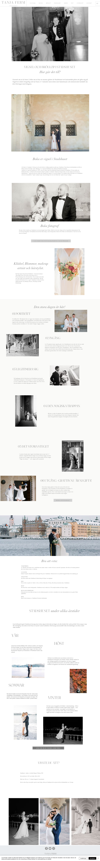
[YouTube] (50, 848)
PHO (10, 5)
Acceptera (92, 858)
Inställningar (83, 858)
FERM (19, 2)
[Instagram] (53, 848)
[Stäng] (98, 858)
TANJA (8, 2)
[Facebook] (46, 848)
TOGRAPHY (15, 5)
